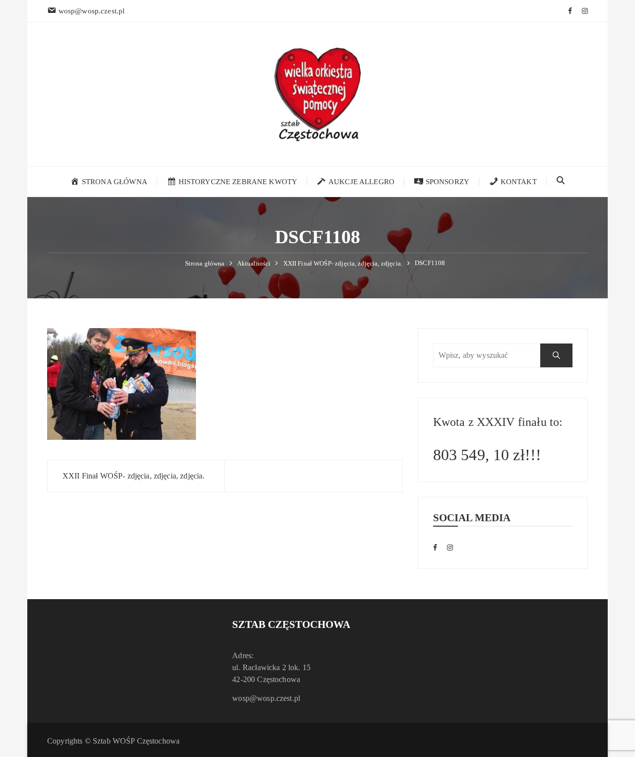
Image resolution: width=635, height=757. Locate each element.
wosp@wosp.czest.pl (266, 698)
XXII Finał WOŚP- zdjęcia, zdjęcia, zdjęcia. (133, 476)
